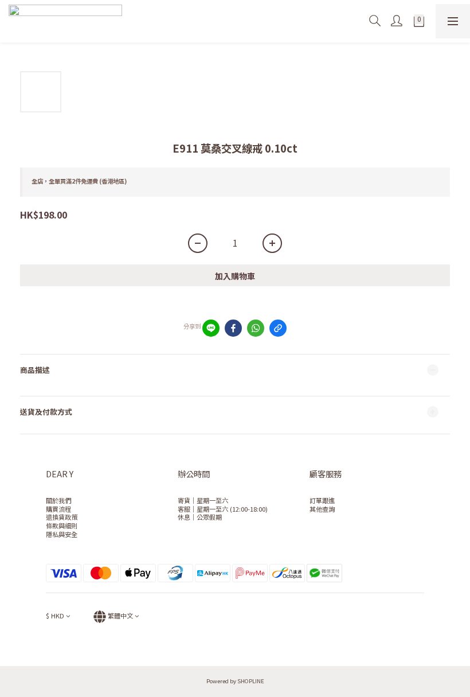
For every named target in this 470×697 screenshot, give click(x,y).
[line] (211, 328)
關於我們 (58, 500)
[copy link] (278, 328)
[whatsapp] (255, 328)
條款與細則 (61, 525)
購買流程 (58, 508)
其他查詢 (322, 508)
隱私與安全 (61, 534)
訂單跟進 (322, 500)
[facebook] (233, 328)
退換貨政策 (61, 516)
